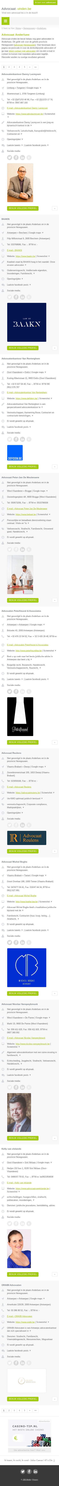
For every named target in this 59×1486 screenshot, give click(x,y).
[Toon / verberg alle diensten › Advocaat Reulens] (32, 806)
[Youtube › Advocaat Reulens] (28, 825)
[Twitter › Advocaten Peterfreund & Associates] (9, 691)
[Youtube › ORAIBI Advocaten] (28, 1362)
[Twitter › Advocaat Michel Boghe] (9, 942)
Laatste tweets (15, 145)
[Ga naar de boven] (54, 208)
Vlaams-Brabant (14, 766)
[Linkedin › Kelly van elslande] (22, 1223)
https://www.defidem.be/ (27, 398)
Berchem (23, 233)
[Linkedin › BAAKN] (22, 297)
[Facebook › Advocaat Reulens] (16, 825)
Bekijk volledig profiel (23, 208)
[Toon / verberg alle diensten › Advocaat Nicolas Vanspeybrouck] (32, 1062)
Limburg (10, 88)
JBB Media (27, 1480)
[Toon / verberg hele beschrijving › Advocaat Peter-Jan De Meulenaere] (32, 522)
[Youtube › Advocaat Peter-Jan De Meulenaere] (28, 549)
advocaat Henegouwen (24, 45)
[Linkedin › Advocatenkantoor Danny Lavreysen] (22, 157)
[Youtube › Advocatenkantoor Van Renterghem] (28, 439)
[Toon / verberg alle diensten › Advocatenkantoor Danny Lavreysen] (32, 132)
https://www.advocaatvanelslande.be (32, 1188)
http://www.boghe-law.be (27, 901)
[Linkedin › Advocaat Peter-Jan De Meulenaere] (22, 549)
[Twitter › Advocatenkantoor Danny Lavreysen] (9, 157)
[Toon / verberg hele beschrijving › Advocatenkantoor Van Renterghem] (32, 406)
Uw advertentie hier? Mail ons (29, 1450)
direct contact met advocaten (22, 51)
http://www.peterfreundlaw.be (29, 650)
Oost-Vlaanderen (14, 372)
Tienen (27, 875)
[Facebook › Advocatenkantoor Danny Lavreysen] (16, 157)
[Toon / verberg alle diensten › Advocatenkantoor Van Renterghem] (32, 414)
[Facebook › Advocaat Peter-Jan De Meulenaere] (16, 549)
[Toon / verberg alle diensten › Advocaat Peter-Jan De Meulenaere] (32, 530)
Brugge (28, 491)
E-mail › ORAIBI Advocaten (19, 1316)
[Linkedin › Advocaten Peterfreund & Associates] (22, 691)
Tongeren (21, 88)
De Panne (29, 1017)
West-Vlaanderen (15, 491)
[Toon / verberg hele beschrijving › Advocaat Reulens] (32, 798)
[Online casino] (29, 1421)
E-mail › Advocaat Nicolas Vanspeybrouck (26, 1038)
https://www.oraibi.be (25, 1322)
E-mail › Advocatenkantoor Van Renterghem (27, 392)
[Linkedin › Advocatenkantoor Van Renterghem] (22, 439)
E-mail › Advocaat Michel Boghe (21, 896)
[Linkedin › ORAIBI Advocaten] (22, 1362)
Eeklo (27, 372)
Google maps (34, 88)
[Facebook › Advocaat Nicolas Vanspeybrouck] (16, 1087)
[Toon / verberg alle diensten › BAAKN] (32, 272)
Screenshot (43, 256)
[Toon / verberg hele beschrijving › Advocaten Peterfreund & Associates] (32, 658)
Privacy (35, 1480)
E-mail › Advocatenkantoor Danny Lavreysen (27, 108)
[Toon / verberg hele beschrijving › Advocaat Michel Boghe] (32, 909)
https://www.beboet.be (26, 514)
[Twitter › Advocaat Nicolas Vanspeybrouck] (9, 1087)
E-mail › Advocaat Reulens (19, 787)
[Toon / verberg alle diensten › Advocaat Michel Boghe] (32, 917)
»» (35, 67)
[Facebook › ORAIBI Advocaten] (16, 1362)
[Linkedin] (35, 1471)
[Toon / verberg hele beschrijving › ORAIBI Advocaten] (32, 1329)
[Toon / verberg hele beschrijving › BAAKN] (32, 263)
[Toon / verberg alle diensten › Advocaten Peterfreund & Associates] (32, 666)
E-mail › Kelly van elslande (19, 1183)
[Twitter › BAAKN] (9, 297)
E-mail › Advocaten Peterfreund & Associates (27, 645)
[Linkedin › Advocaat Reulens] (22, 825)
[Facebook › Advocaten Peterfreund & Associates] (16, 691)
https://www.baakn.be (25, 256)
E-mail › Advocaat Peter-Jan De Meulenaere (27, 508)
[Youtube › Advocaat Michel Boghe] (28, 942)
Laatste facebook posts (37, 145)
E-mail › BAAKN (14, 250)
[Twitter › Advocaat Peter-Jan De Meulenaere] (9, 549)
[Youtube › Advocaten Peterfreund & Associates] (28, 691)
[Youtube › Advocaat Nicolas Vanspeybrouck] (28, 1087)
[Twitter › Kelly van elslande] (9, 1223)
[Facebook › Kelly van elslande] (16, 1223)
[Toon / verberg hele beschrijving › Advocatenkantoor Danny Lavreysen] (32, 124)
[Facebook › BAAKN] (16, 297)
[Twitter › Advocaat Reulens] (9, 825)
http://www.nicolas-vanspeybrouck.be (33, 1044)
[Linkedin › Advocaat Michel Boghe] (22, 942)
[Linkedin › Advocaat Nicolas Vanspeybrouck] (22, 1087)
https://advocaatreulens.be (28, 793)
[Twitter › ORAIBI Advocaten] (9, 1362)
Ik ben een (45, 2)
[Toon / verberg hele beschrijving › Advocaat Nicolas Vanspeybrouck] (32, 1054)
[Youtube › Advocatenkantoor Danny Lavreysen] (28, 157)
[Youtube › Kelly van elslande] (28, 1223)
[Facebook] (29, 1471)
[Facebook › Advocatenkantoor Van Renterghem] (16, 439)
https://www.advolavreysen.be (29, 114)
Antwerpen (12, 233)
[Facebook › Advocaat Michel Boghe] (16, 942)
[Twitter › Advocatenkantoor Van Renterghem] (9, 439)
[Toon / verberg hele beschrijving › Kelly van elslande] (32, 1199)
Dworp (27, 766)
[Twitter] (22, 1471)
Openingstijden (15, 139)
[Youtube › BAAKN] (28, 297)
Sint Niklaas (30, 1162)
